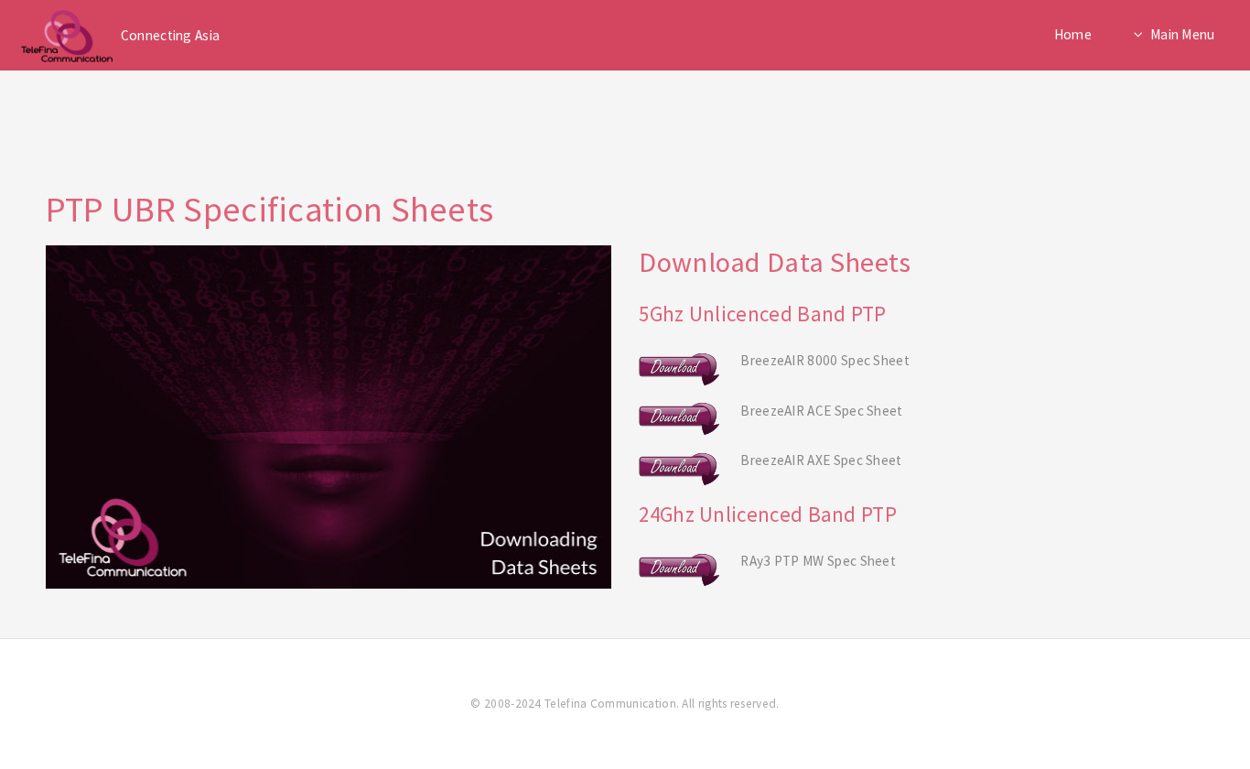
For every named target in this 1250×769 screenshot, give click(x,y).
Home (1073, 34)
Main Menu (1182, 34)
